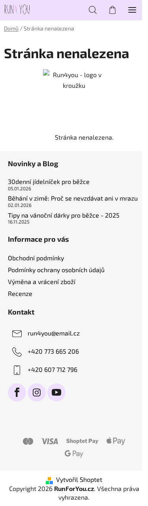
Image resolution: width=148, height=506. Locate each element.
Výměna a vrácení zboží (41, 281)
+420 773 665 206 (53, 351)
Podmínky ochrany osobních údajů (56, 269)
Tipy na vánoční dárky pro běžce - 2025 (64, 215)
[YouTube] (56, 392)
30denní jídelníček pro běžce (49, 181)
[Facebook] (17, 392)
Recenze (20, 293)
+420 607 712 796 (52, 369)
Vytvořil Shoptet (79, 479)
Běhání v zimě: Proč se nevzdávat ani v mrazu (73, 198)
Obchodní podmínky (36, 258)
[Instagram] (37, 392)
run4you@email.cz (54, 333)
